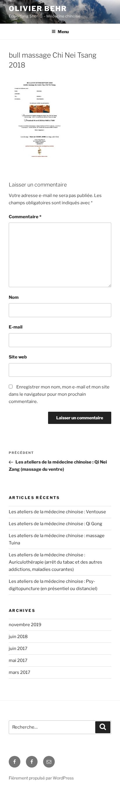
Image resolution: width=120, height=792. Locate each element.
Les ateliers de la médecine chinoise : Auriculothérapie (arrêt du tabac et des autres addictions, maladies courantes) (55, 562)
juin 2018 (18, 636)
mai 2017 (18, 660)
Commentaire (25, 216)
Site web (18, 357)
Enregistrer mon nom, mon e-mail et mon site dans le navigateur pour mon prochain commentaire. (59, 394)
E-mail (15, 327)
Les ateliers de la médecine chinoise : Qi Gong (55, 523)
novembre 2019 (25, 624)
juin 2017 (18, 648)
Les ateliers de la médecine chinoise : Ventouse (57, 511)
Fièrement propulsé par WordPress (41, 777)
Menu (63, 31)
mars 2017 (19, 672)
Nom (14, 297)
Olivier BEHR (38, 8)
